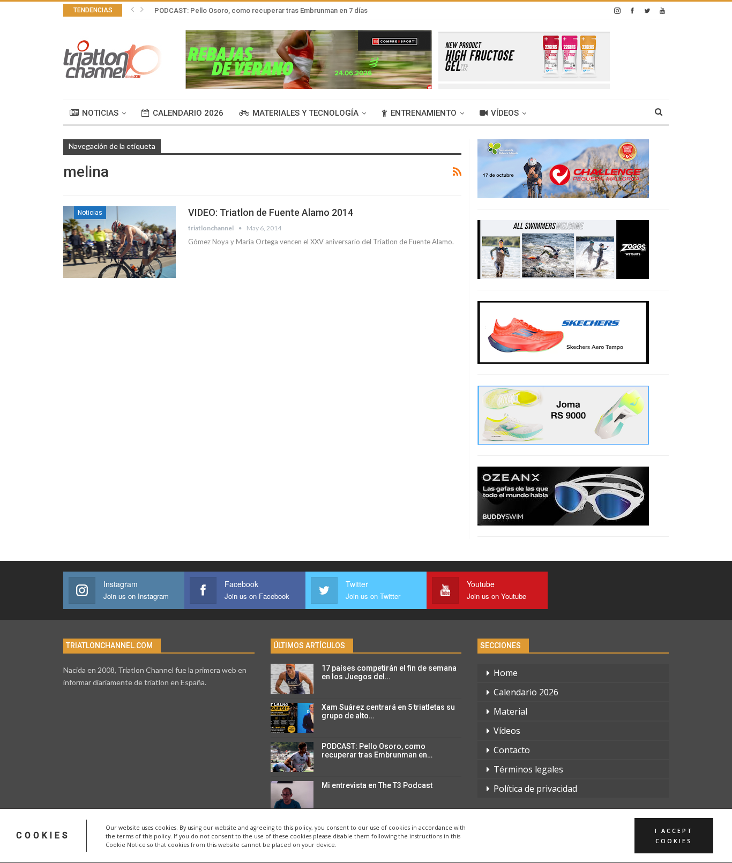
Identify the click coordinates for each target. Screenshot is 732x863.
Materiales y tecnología (305, 113)
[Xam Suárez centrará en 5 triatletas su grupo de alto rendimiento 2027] (292, 718)
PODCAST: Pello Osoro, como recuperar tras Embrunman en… (377, 751)
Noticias (100, 113)
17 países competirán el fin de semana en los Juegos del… (389, 672)
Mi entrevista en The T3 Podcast (377, 785)
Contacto (512, 750)
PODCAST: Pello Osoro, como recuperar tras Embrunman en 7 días (261, 10)
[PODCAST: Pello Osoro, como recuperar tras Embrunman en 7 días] (292, 757)
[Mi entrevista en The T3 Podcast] (292, 796)
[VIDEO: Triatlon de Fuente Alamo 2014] (119, 242)
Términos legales (528, 769)
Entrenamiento (424, 113)
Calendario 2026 (188, 113)
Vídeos (505, 113)
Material (510, 711)
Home (506, 673)
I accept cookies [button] (674, 835)
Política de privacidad (535, 788)
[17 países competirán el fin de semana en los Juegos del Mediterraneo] (292, 679)
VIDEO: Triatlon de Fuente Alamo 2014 (270, 212)
